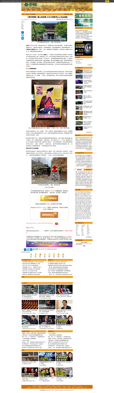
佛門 (34, 380)
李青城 (88, 232)
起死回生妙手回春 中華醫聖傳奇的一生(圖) (31, 263)
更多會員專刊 (88, 39)
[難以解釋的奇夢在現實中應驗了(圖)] (79, 116)
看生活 (27, 14)
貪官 (78, 201)
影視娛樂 (53, 11)
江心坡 (80, 211)
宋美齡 (87, 215)
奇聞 (78, 10)
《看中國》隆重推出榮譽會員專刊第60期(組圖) (58, 267)
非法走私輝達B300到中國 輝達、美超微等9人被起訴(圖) (87, 82)
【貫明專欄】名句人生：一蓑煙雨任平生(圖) (31, 267)
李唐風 (88, 229)
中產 (78, 206)
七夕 (41, 380)
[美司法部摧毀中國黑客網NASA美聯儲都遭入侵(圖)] (79, 101)
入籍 (79, 214)
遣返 (90, 213)
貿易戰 (76, 194)
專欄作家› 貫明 (68, 14)
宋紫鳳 (77, 225)
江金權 (30, 313)
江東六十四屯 (81, 210)
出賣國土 (84, 194)
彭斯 (85, 198)
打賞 (62, 19)
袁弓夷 (82, 195)
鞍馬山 (22, 25)
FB (91, 202)
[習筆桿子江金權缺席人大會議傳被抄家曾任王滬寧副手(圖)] (30, 300)
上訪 (83, 209)
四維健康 (78, 235)
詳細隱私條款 (69, 1)
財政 (91, 205)
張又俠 (81, 194)
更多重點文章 (88, 132)
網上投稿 (34, 386)
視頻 (23, 350)
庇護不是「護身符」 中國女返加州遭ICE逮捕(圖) (87, 97)
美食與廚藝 (47, 11)
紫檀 (47, 313)
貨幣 (89, 203)
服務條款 (53, 386)
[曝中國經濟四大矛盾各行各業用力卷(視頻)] (64, 315)
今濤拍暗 (83, 225)
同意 (107, 1)
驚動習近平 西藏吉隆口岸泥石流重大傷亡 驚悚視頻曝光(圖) (87, 123)
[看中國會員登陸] (84, 15)
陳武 (58, 313)
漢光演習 (82, 193)
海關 (88, 213)
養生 (76, 219)
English (63, 386)
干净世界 (34, 387)
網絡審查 (88, 209)
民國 (76, 215)
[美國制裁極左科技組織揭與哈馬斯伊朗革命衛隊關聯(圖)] (79, 111)
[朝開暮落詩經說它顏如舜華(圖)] (79, 126)
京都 (22, 24)
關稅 (81, 198)
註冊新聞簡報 (79, 240)
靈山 (22, 27)
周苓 (77, 229)
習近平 (65, 296)
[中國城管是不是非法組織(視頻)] (30, 352)
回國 (78, 214)
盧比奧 (89, 191)
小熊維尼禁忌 (68, 296)
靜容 (82, 232)
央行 (82, 203)
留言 (65, 19)
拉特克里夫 (52, 328)
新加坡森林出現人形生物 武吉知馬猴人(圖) (57, 261)
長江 (78, 195)
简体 (60, 19)
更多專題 (89, 64)
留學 (86, 213)
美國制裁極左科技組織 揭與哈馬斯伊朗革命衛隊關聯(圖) (87, 113)
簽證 (76, 214)
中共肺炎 (76, 191)
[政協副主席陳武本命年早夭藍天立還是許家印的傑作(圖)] (64, 300)
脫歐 (80, 203)
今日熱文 (24, 283)
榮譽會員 (65, 236)
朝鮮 (76, 203)
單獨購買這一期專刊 (41, 207)
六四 (89, 195)
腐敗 (82, 201)
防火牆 (76, 209)
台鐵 (87, 193)
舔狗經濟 (48, 380)
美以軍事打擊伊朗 (79, 59)
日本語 (80, 386)
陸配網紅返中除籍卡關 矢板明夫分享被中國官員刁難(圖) (60, 265)
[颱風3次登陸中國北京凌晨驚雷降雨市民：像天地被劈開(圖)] (47, 300)
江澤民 (81, 199)
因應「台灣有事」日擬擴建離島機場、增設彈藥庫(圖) (59, 270)
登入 (50, 204)
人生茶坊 (37, 11)
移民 (82, 213)
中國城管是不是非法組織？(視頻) (29, 362)
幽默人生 (88, 217)
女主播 (76, 213)
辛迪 (88, 235)
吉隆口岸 (31, 298)
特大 (67, 19)
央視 (79, 213)
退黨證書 (55, 387)
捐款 (44, 386)
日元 (83, 205)
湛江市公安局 (33, 328)
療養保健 (26, 11)
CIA (47, 328)
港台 (47, 10)
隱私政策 (59, 386)
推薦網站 (29, 387)
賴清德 (87, 191)
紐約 (57, 10)
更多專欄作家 (88, 237)
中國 (27, 298)
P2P (85, 207)
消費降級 (44, 365)
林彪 (76, 217)
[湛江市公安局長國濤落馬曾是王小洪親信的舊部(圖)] (30, 315)
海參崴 (80, 206)
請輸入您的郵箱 (84, 242)
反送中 (76, 201)
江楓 (82, 233)
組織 (30, 363)
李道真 (82, 226)
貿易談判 (90, 198)
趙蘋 (88, 230)
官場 (36, 10)
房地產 (87, 205)
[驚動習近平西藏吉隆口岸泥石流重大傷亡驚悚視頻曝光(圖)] (30, 285)
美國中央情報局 (43, 328)
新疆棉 (76, 195)
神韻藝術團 (40, 387)
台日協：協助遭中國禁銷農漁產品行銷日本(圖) (58, 272)
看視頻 (73, 387)
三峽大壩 (87, 194)
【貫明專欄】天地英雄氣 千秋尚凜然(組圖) (31, 269)
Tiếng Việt (75, 386)
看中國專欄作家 (80, 222)
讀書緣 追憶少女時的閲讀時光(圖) (82, 37)
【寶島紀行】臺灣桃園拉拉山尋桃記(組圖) (31, 274)
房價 (76, 207)
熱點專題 (78, 57)
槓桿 (86, 203)
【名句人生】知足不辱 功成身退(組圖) (30, 265)
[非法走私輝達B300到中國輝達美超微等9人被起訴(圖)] (79, 80)
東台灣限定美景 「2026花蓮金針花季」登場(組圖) (32, 343)
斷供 (62, 380)
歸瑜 (88, 226)
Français (69, 386)
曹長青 (82, 235)
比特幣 (79, 205)
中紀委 (26, 328)
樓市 (89, 205)
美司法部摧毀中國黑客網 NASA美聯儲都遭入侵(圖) (87, 102)
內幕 (88, 199)
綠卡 (81, 214)
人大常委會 (33, 313)
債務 (84, 203)
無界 (86, 387)
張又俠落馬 (78, 61)
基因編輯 (89, 207)
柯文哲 (78, 197)
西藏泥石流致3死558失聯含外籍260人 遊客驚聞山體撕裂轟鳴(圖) (87, 71)
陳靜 (82, 229)
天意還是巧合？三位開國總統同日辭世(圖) (83, 31)
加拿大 (78, 203)
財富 (76, 206)
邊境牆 (83, 198)
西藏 (28, 298)
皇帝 (81, 217)
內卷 (62, 328)
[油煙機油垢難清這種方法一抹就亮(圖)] (79, 106)
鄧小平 (90, 215)
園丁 (77, 230)
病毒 (76, 193)
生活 (73, 10)
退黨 (91, 195)
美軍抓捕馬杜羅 (79, 62)
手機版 (57, 19)
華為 (87, 197)
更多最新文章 (88, 149)
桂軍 (78, 215)
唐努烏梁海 (85, 210)
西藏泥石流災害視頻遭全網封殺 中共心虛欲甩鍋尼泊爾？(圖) (87, 76)
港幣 (85, 205)
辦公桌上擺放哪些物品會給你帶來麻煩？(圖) (31, 345)
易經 (86, 217)
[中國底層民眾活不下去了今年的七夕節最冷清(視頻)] (47, 368)
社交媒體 (88, 202)
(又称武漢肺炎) (81, 191)
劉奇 (78, 217)
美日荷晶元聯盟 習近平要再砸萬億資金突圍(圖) (58, 269)
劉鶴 (76, 199)
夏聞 (88, 227)
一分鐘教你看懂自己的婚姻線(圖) (29, 338)
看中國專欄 (31, 227)
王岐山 (76, 198)
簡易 (88, 225)
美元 (88, 203)
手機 (79, 218)
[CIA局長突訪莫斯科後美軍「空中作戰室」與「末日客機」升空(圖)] (47, 315)
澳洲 (90, 214)
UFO (84, 197)
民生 (83, 214)
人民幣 (76, 205)
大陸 (31, 10)
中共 (85, 197)
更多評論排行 (88, 186)
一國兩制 (76, 202)
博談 (52, 10)
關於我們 (48, 386)
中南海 (86, 199)
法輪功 (86, 209)
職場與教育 (42, 11)
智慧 (76, 218)
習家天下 (31, 380)
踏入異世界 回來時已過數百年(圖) (82, 34)
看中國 (90, 201)
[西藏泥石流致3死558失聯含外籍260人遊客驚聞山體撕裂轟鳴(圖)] (79, 70)
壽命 (88, 218)
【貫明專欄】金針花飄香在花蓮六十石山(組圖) (32, 272)
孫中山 (82, 215)
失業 (41, 365)
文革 (90, 218)
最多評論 (79, 169)
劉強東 (89, 206)
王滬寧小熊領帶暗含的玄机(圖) (62, 294)
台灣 (82, 206)
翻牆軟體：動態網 (79, 387)
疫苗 (76, 197)
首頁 (26, 10)
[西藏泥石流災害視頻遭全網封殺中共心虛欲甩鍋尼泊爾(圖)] (79, 75)
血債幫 (27, 380)
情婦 (80, 201)
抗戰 (79, 215)
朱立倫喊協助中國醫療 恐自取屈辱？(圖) (56, 263)
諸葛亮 (84, 217)
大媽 (91, 206)
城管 (26, 363)
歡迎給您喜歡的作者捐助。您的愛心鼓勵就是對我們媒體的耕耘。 (40, 223)
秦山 (77, 232)
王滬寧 (58, 296)
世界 (62, 10)
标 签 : (23, 21)
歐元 (81, 205)
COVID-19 (79, 193)
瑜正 (77, 233)
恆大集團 (66, 313)
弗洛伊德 (81, 197)
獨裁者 (24, 380)
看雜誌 (50, 387)
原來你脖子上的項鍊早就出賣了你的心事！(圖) (32, 347)
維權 (78, 209)
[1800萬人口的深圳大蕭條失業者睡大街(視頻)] (64, 368)
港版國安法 (86, 195)
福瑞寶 (69, 387)
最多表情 (88, 169)
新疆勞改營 (85, 211)
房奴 (60, 380)
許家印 (63, 313)
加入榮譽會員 (52, 191)
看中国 (31, 5)
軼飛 (77, 227)
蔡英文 (84, 206)
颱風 (43, 313)
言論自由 (89, 211)
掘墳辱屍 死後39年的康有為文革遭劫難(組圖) (87, 87)
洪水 (80, 195)
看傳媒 (64, 387)
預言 (81, 218)
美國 (41, 10)
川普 (85, 191)
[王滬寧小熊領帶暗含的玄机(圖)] (64, 285)
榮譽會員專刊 (79, 28)
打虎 (86, 201)
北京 (45, 313)
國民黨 (85, 193)
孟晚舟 (79, 198)
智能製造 (59, 328)
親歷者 (50, 298)
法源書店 (46, 387)
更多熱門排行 (88, 167)
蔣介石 (84, 215)
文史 (68, 10)
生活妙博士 (31, 11)
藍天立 (60, 313)
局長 (49, 328)
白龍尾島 (76, 211)
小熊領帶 (62, 296)
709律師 (81, 209)
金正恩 (90, 197)
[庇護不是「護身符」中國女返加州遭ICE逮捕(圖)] (79, 95)
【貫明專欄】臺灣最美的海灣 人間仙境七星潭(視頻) (33, 261)
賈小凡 (77, 226)
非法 (28, 363)
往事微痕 (80, 202)
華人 (80, 213)
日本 (22, 23)
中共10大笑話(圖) (25, 340)
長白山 (89, 210)
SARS (82, 211)
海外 (85, 214)
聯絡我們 (40, 386)
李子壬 (88, 233)
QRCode (40, 249)
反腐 (84, 201)
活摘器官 (76, 210)
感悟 (78, 218)
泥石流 (24, 298)
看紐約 (60, 387)
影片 (83, 10)
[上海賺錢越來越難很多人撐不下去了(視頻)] (47, 352)
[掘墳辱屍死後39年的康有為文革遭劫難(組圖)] (79, 85)
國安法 (90, 193)
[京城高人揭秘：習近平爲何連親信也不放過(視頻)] (30, 368)
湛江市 (29, 328)
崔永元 (83, 199)
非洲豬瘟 (80, 207)
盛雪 (82, 230)
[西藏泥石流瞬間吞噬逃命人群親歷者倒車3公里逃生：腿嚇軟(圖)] (47, 285)
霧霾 (86, 207)
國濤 (24, 328)
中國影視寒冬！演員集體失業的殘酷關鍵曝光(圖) (32, 335)
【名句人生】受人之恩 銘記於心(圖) (29, 270)
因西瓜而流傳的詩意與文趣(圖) (81, 30)
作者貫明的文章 (26, 260)
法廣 (86, 202)
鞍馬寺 (22, 28)
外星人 (86, 218)
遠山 (82, 227)
